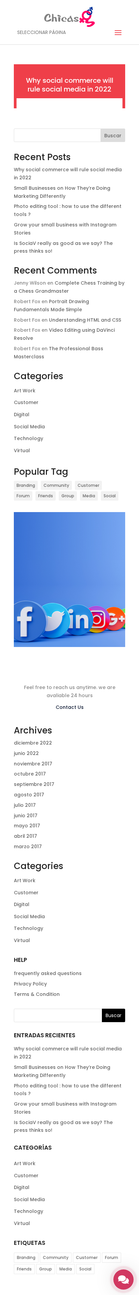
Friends (45, 496)
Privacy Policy (30, 983)
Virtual (22, 450)
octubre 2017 (30, 773)
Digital (21, 414)
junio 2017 (25, 815)
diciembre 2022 (33, 743)
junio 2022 (26, 753)
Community (56, 485)
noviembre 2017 (33, 763)
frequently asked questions (48, 973)
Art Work (24, 390)
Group (67, 496)
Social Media (29, 426)
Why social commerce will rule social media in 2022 (69, 85)
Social (110, 496)
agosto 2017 (29, 794)
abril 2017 (25, 836)
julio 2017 (25, 805)
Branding (26, 485)
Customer (26, 402)
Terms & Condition (37, 994)
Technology (28, 438)
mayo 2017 (27, 825)
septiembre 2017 (34, 784)
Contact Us (70, 707)
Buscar (112, 135)
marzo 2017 (28, 846)
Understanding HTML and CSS (85, 320)
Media (89, 496)
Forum (23, 496)
